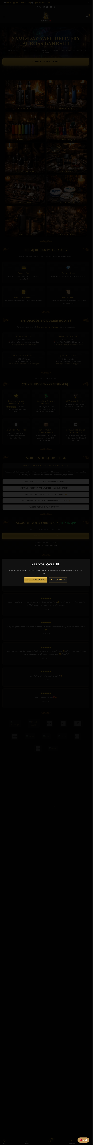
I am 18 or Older (35, 580)
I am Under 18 (58, 580)
